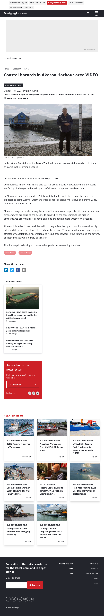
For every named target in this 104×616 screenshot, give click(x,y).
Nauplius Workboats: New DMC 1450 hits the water (51, 447)
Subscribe (15, 384)
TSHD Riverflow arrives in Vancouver (18, 445)
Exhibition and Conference (21, 7)
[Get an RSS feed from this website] (31, 599)
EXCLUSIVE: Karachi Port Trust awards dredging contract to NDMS (83, 448)
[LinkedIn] (37, 393)
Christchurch (10, 253)
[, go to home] (15, 13)
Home (6, 69)
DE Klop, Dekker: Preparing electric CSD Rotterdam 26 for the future (51, 533)
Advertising (94, 563)
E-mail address (13, 577)
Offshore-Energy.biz (18, 3)
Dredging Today (20, 69)
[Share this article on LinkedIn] (6, 270)
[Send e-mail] (25, 599)
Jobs (71, 574)
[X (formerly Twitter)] (33, 393)
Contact (95, 584)
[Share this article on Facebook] (18, 270)
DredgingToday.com (57, 3)
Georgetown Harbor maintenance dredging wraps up (18, 531)
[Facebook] (29, 393)
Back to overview (14, 58)
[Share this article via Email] (24, 270)
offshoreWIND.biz (37, 3)
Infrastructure (13, 85)
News (71, 568)
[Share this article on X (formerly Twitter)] (12, 270)
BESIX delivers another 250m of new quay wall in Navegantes (18, 490)
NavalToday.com (76, 3)
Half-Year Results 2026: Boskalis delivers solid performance (84, 490)
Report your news (92, 574)
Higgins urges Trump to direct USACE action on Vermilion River (51, 490)
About (96, 579)
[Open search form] (88, 13)
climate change (25, 253)
